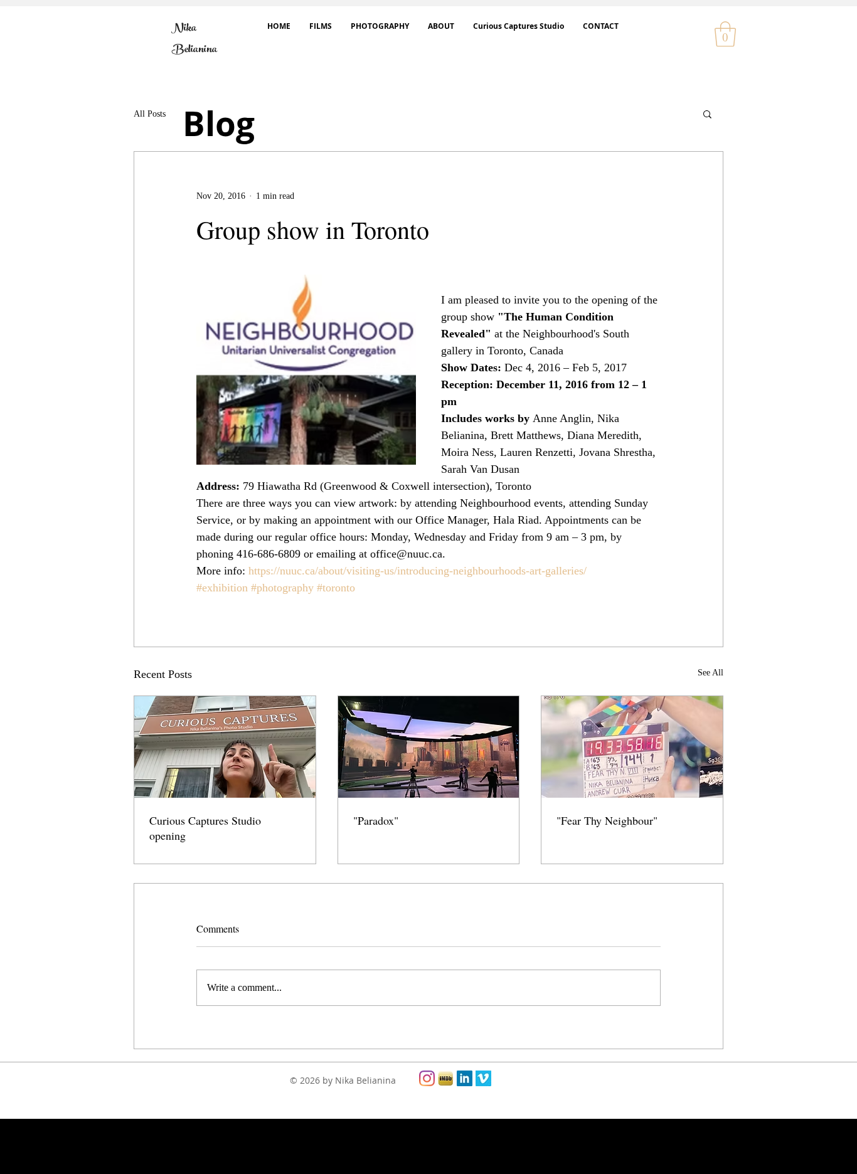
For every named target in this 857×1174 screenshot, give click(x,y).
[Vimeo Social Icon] (483, 1078)
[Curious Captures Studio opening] (225, 747)
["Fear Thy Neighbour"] (632, 747)
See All (710, 672)
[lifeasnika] (427, 1078)
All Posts (150, 114)
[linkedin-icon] (464, 1078)
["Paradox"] (428, 747)
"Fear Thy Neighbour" (606, 820)
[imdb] (446, 1078)
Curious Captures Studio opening (205, 828)
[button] (725, 33)
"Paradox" (375, 820)
